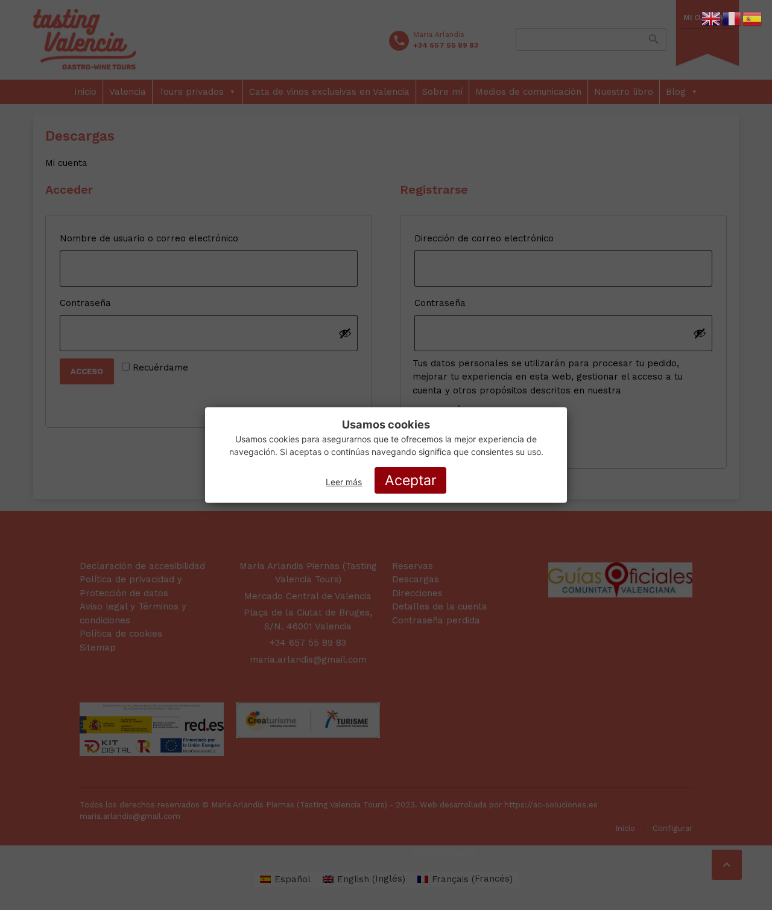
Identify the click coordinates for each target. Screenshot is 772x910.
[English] (711, 18)
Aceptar (411, 480)
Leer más (344, 482)
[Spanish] (752, 18)
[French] (732, 18)
